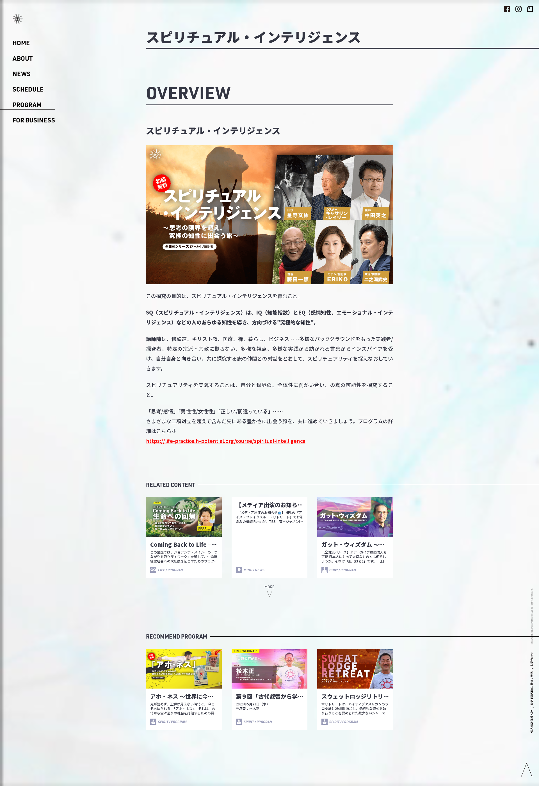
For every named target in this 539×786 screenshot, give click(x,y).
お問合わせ (531, 659)
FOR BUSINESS (34, 120)
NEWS (22, 74)
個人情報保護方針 (531, 721)
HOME (21, 43)
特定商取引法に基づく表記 (531, 688)
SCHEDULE (28, 89)
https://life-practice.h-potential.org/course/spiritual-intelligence (225, 440)
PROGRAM (27, 105)
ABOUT (23, 58)
